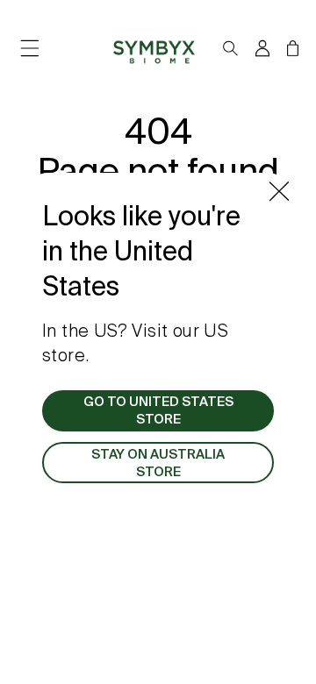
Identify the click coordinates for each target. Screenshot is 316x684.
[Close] (279, 191)
